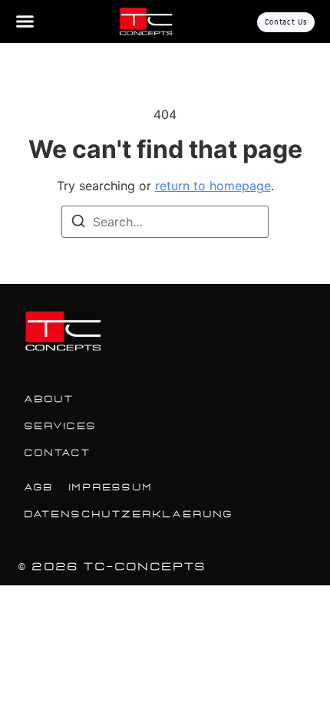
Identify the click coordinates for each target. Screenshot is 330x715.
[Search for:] (165, 222)
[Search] (78, 223)
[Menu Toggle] (25, 21)
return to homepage (213, 185)
